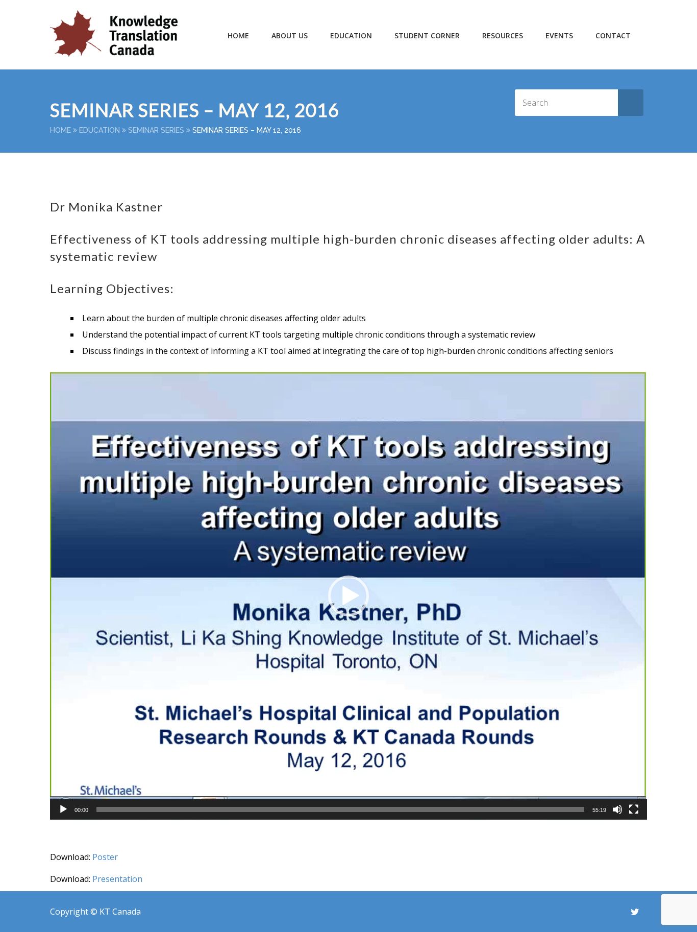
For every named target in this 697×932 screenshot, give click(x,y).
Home (238, 35)
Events (559, 35)
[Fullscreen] (634, 809)
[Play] (63, 809)
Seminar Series (156, 130)
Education (99, 130)
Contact (613, 35)
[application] (348, 596)
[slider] (340, 809)
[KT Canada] (114, 33)
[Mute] (617, 809)
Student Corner (427, 35)
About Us (289, 35)
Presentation (117, 879)
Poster (105, 857)
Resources (502, 35)
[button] (348, 596)
